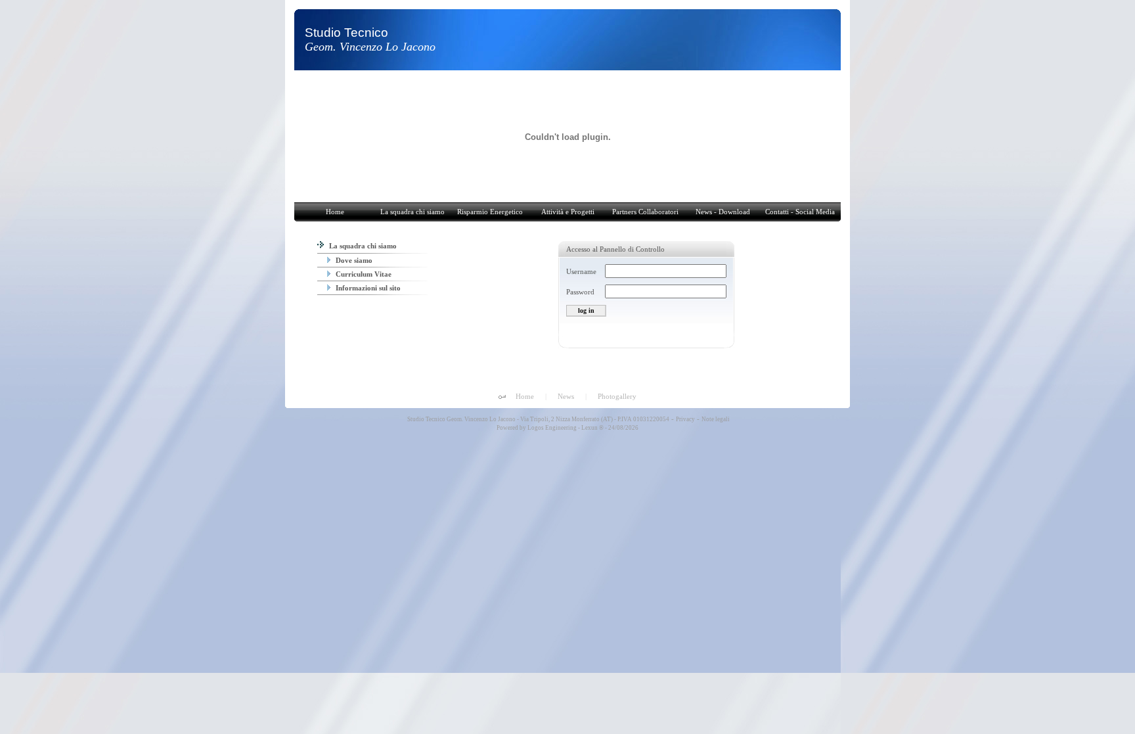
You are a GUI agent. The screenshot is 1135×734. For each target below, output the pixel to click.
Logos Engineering (552, 427)
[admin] (502, 397)
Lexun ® (592, 427)
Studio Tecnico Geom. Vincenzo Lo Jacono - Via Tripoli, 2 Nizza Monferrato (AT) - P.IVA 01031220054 (537, 419)
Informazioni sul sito (367, 288)
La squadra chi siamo (362, 246)
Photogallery (617, 396)
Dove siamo (353, 260)
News (566, 396)
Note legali (715, 419)
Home (525, 396)
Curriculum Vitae (362, 274)
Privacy (685, 419)
